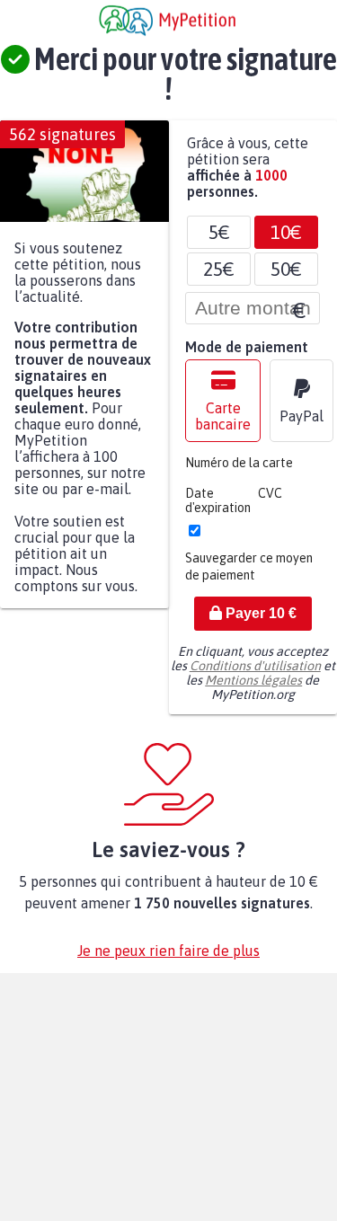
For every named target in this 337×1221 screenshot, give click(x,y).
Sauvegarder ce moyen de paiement (249, 575)
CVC (270, 502)
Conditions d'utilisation (255, 675)
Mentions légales (253, 689)
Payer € (259, 622)
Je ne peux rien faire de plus (168, 959)
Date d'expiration (218, 509)
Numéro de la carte (239, 472)
